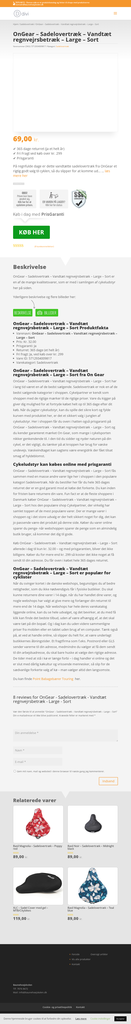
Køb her (31, 232)
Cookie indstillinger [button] (100, 1018)
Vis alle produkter (81, 959)
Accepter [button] (120, 1018)
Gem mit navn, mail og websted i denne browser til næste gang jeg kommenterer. (60, 771)
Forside (76, 954)
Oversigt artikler (99, 954)
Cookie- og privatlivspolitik (57, 1007)
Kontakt (76, 964)
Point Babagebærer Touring (53, 679)
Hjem (15, 24)
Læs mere (81, 1018)
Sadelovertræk (27, 24)
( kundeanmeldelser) (44, 246)
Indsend (108, 781)
